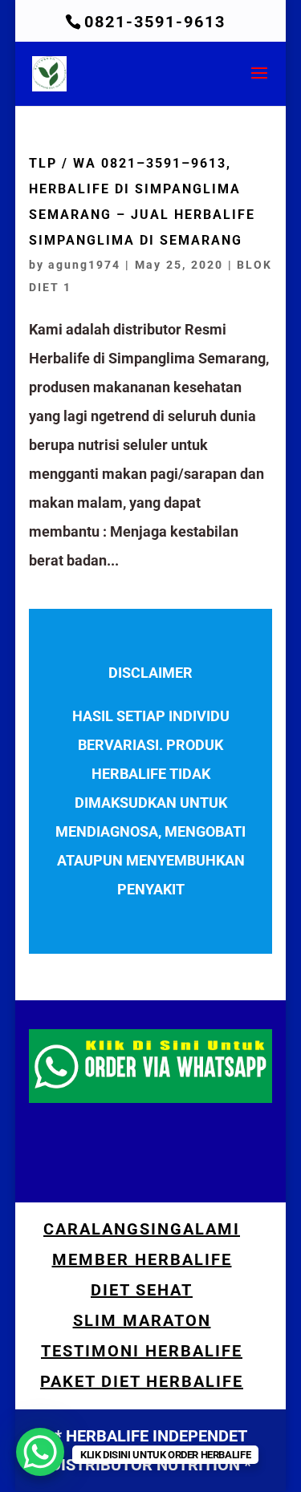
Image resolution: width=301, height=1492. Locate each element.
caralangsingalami (141, 1229)
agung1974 (84, 264)
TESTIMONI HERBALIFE (141, 1350)
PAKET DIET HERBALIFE (141, 1381)
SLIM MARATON (142, 1320)
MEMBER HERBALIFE (142, 1259)
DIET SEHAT (142, 1289)
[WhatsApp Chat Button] (40, 1452)
